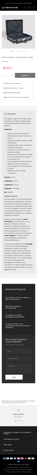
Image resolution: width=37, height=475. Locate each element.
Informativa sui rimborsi (12, 467)
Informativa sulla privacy (24, 467)
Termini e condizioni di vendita (13, 471)
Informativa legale (26, 471)
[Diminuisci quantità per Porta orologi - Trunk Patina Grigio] (4, 75)
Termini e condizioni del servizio (11, 469)
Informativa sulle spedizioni (26, 469)
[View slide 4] (22, 421)
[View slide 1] (15, 421)
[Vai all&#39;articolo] (12, 51)
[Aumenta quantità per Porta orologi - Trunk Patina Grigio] (11, 75)
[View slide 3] (19, 421)
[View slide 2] (17, 421)
